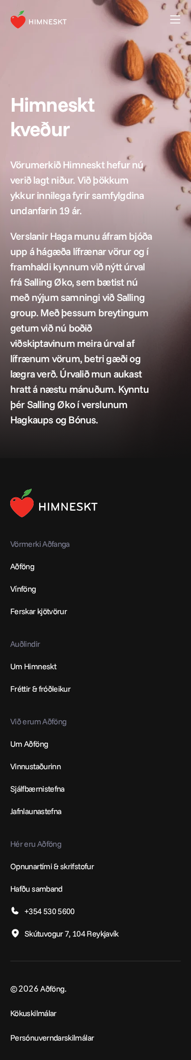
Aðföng (22, 566)
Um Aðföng (29, 744)
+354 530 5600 (49, 911)
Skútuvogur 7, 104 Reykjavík (71, 933)
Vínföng (23, 589)
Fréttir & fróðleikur (40, 689)
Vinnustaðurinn (35, 766)
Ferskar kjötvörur (38, 611)
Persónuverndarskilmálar (52, 1037)
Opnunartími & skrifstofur (52, 866)
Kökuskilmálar (33, 1013)
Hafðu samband (36, 889)
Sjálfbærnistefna (37, 789)
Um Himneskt (33, 666)
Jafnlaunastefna (35, 811)
